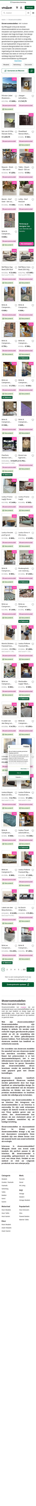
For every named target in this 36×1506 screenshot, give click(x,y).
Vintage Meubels (24, 1200)
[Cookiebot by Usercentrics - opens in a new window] (23, 747)
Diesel (21, 1182)
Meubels (4, 1179)
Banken (4, 1195)
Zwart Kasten (6, 1231)
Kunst (3, 1198)
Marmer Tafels (24, 1220)
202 (24, 969)
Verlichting (5, 1189)
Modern (21, 1197)
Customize (18, 777)
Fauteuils (5, 1185)
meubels (23, 1007)
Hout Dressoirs (24, 1210)
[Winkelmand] (17, 7)
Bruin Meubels (6, 1224)
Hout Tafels (5, 1213)
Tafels (4, 1192)
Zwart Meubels (6, 1228)
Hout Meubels (6, 1210)
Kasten (4, 1202)
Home (4, 20)
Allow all (19, 772)
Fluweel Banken (24, 1216)
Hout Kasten (6, 1216)
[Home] (8, 7)
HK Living (22, 1185)
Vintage (21, 1194)
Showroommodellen (15, 20)
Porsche (21, 1179)
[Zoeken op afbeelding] (28, 13)
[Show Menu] (33, 13)
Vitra (20, 1213)
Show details (24, 768)
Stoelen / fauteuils (8, 1182)
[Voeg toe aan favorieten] (16, 96)
